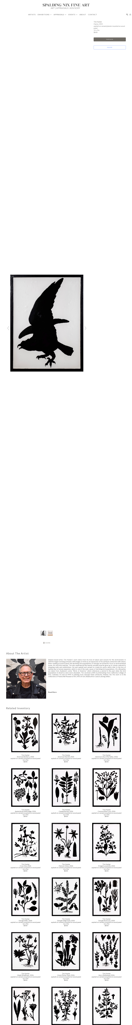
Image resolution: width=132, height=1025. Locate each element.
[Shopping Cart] (130, 14)
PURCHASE (109, 39)
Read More (52, 692)
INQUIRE (109, 47)
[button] (45, 14)
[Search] (127, 14)
